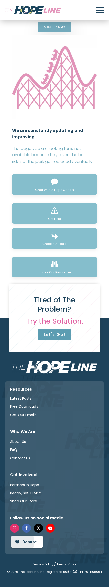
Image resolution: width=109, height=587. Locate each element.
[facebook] (26, 528)
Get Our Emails (23, 414)
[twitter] (38, 528)
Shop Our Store (23, 501)
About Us (18, 441)
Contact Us (20, 458)
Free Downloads (24, 406)
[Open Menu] (100, 10)
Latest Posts (20, 398)
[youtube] (50, 528)
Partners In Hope (24, 484)
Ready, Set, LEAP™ (25, 493)
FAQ (13, 449)
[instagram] (14, 528)
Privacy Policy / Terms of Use (54, 564)
